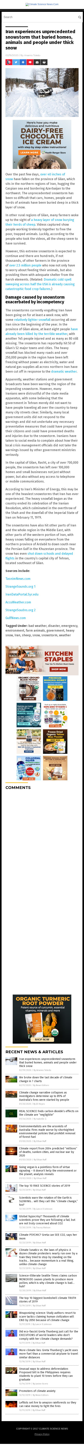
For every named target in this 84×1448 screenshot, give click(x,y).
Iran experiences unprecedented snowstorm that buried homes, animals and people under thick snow (48, 1062)
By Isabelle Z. (40, 1119)
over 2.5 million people (25, 265)
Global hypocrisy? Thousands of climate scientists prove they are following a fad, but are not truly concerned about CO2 (47, 1220)
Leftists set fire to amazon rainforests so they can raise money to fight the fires (47, 1404)
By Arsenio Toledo (42, 1070)
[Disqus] (42, 842)
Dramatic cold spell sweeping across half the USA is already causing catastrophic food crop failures (40, 284)
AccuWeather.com (18, 602)
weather (65, 635)
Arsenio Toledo (32, 55)
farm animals (35, 630)
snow (36, 635)
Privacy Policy (42, 1434)
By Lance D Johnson (42, 1209)
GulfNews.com (15, 618)
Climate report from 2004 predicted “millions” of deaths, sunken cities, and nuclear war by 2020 (48, 1152)
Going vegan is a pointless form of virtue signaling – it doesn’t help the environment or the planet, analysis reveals (48, 1170)
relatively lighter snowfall (32, 320)
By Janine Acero (40, 1383)
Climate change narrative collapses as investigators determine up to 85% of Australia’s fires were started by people (44, 1096)
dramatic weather (64, 371)
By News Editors (41, 1085)
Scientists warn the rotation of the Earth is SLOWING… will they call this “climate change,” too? (48, 1201)
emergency (69, 626)
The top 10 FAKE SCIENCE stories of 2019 (44, 1185)
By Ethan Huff (40, 1141)
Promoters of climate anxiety (37, 1391)
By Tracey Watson (41, 1227)
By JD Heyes (39, 1104)
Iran (17, 635)
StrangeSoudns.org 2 (20, 610)
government (55, 630)
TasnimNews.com (17, 579)
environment (14, 630)
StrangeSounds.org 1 (20, 586)
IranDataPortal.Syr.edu (21, 594)
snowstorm (49, 635)
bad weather (37, 626)
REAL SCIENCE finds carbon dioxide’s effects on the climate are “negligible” (48, 1113)
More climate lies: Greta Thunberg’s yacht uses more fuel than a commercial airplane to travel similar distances (48, 1354)
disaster (54, 626)
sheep (26, 635)
